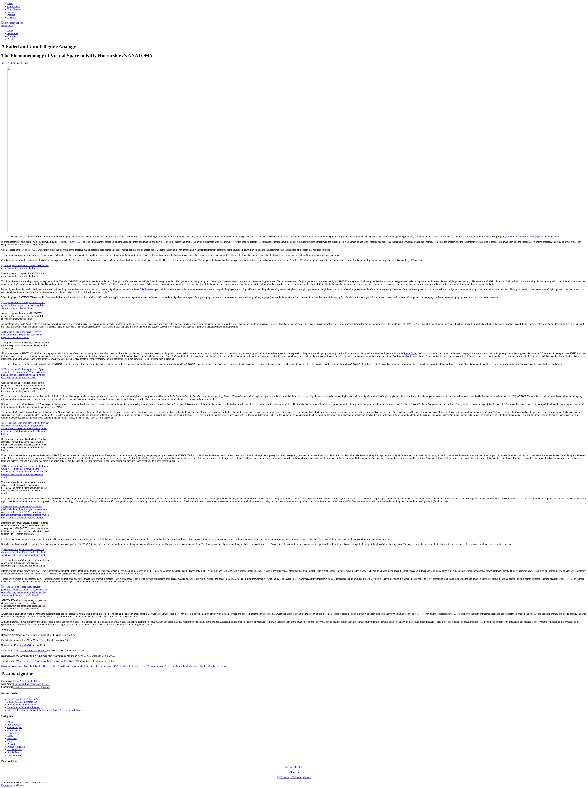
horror (89, 666)
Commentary (13, 6)
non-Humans (106, 666)
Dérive (53, 666)
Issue (9, 741)
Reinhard (176, 666)
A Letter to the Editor (28, 681)
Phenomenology (155, 666)
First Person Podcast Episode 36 (30, 684)
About (10, 722)
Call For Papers (14, 727)
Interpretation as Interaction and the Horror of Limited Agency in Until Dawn (44, 710)
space (196, 666)
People (10, 39)
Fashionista (6, 785)
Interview (12, 12)
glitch (82, 666)
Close (10, 25)
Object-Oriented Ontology (126, 666)
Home (10, 30)
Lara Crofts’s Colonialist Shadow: (23, 707)
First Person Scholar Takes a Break (24, 699)
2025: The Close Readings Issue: (23, 702)
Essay (10, 3)
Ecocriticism (63, 666)
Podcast (11, 14)
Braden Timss (41, 666)
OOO (143, 666)
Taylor (216, 666)
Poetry (167, 666)
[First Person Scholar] (12, 22)
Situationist (187, 666)
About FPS (12, 33)
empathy (75, 666)
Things (223, 666)
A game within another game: (21, 704)
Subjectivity (206, 666)
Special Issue (13, 752)
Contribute (12, 36)
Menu (4, 25)
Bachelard (29, 666)
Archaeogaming (15, 666)
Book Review (14, 9)
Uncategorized (14, 755)
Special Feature (14, 749)
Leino (96, 666)
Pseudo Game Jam (16, 746)
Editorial (11, 17)
